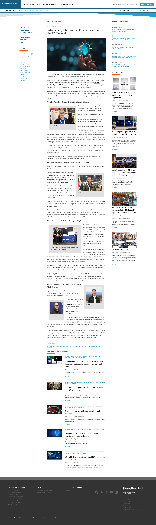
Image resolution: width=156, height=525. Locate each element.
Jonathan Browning (79, 416)
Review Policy (127, 499)
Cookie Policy (126, 505)
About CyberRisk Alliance (14, 492)
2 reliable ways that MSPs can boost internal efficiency (123, 48)
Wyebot (62, 85)
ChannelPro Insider (146, 4)
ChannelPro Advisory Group (15, 499)
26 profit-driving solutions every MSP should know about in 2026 (124, 65)
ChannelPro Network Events (44, 490)
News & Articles (26, 27)
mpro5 (70, 85)
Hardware (22, 60)
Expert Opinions (26, 37)
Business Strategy (50, 4)
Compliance (25, 10)
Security (22, 74)
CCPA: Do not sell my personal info (132, 509)
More (46, 10)
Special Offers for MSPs (14, 503)
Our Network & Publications (16, 496)
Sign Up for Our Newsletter (15, 501)
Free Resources (130, 4)
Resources (24, 40)
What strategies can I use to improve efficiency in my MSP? (123, 30)
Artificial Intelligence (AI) (26, 54)
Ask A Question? (12, 505)
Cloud (21, 58)
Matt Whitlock (77, 369)
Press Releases (25, 30)
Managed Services (24, 64)
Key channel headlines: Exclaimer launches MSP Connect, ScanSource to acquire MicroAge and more (84, 364)
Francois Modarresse (94, 121)
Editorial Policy (127, 507)
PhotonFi (97, 82)
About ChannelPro (13, 490)
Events (115, 4)
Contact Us (126, 497)
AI (19, 10)
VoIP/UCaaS (23, 80)
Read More (68, 377)
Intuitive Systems (53, 85)
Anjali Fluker (59, 27)
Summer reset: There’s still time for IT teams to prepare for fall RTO (124, 56)
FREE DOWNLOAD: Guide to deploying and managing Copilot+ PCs (123, 95)
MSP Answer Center (25, 66)
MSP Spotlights (26, 32)
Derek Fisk (92, 333)
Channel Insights (66, 4)
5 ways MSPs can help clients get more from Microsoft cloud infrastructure (124, 39)
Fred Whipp (69, 304)
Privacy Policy (126, 503)
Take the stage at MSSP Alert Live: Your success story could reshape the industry (124, 172)
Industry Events (24, 62)
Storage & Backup (24, 78)
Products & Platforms (29, 35)
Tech (26, 4)
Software (22, 76)
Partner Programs (24, 70)
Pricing (41, 10)
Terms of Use (126, 501)
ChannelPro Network (124, 218)
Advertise (121, 4)
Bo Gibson (64, 182)
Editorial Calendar (13, 494)
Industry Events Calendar (44, 492)
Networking (23, 68)
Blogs (22, 42)
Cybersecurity (35, 4)
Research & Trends (25, 72)
